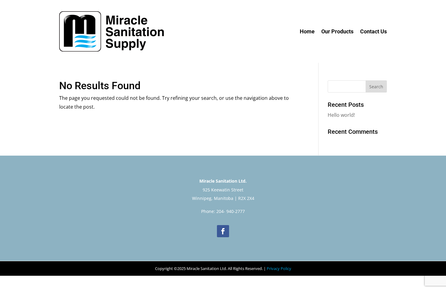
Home (307, 31)
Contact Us (373, 31)
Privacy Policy (279, 268)
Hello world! (341, 115)
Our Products (337, 31)
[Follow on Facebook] (223, 231)
